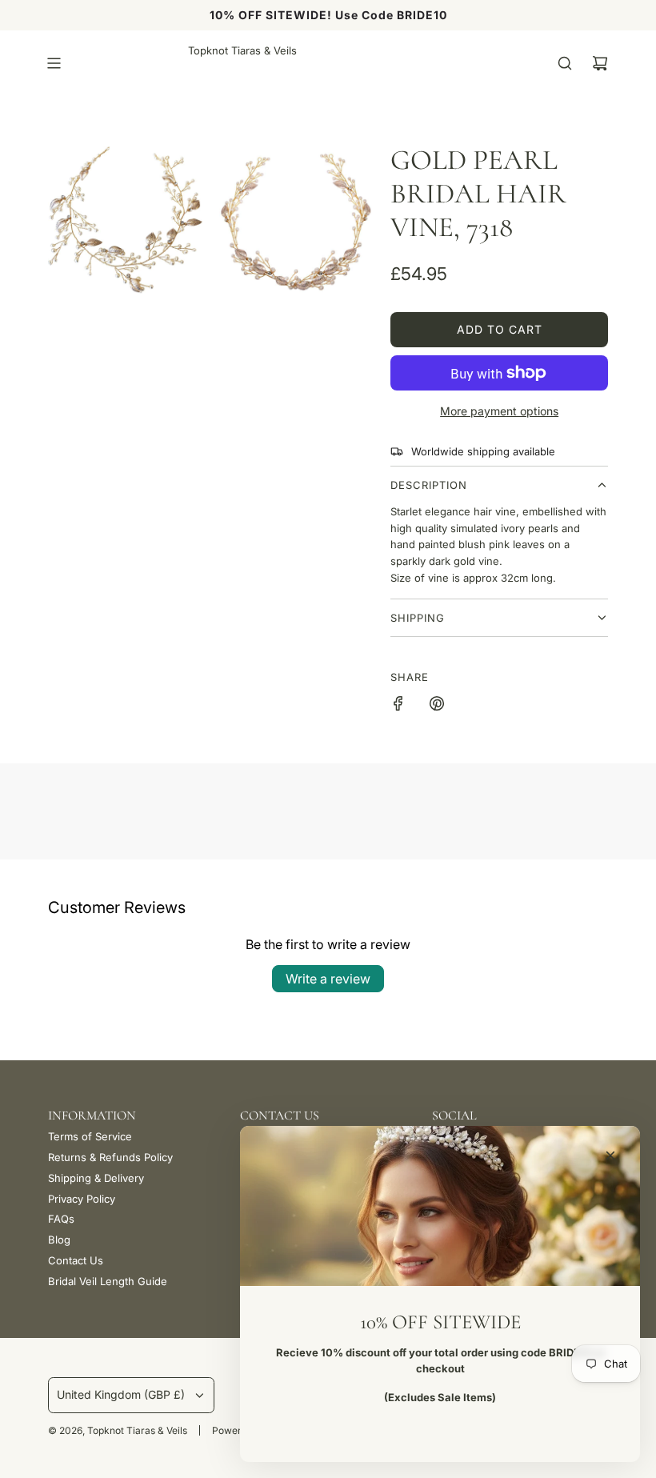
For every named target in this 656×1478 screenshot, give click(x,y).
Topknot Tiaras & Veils (242, 50)
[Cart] (600, 63)
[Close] (610, 1155)
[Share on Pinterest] (436, 706)
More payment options (499, 411)
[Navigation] (53, 63)
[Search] (564, 63)
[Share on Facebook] (398, 706)
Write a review (328, 979)
